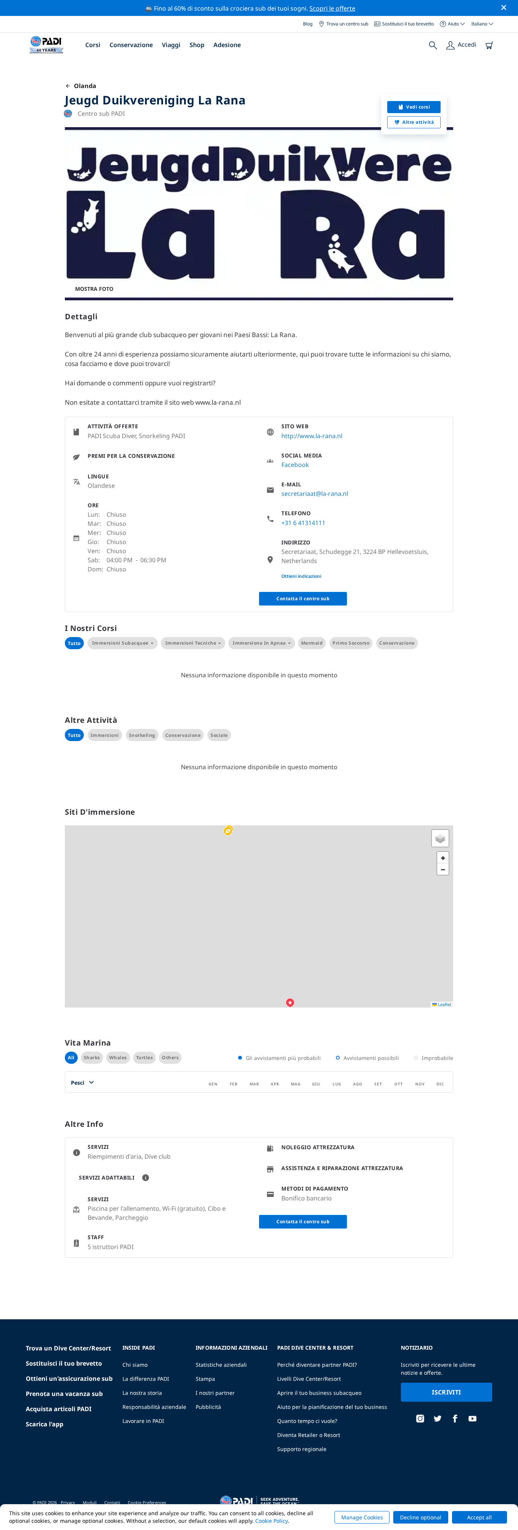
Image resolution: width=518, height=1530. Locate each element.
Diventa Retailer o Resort (308, 1435)
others (170, 1057)
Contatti (112, 1502)
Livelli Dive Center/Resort (309, 1378)
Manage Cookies (362, 1517)
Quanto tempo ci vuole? (307, 1420)
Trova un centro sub (347, 24)
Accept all (479, 1517)
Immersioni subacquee (120, 643)
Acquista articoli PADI (58, 1409)
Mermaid (312, 643)
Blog (307, 24)
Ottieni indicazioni (301, 576)
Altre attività (418, 122)
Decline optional (420, 1517)
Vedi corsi (418, 107)
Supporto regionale (301, 1449)
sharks (92, 1057)
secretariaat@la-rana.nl (314, 493)
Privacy (68, 1502)
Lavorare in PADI (143, 1420)
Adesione (227, 45)
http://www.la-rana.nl (311, 436)
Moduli (90, 1502)
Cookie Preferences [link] (147, 1502)
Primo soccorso (351, 643)
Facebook (295, 465)
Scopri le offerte (332, 8)
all (71, 1057)
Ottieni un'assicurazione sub (69, 1378)
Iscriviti (446, 1392)
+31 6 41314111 (303, 523)
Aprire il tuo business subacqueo (319, 1392)
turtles (144, 1057)
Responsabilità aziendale (154, 1406)
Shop (197, 45)
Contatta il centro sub (303, 598)
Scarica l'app (44, 1424)
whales (118, 1057)
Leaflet (444, 1004)
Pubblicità (208, 1406)
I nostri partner (215, 1392)
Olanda (83, 86)
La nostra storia (142, 1392)
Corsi (92, 45)
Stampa (205, 1378)
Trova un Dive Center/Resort (68, 1348)
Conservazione (131, 45)
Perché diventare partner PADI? (317, 1364)
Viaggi (171, 45)
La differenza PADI (145, 1378)
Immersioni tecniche (191, 643)
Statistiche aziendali (221, 1364)
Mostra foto (94, 288)
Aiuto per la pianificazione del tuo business (332, 1406)
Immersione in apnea (259, 643)
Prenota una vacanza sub (64, 1394)
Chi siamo (135, 1364)
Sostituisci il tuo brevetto (408, 24)
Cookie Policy (271, 1520)
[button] (228, 831)
